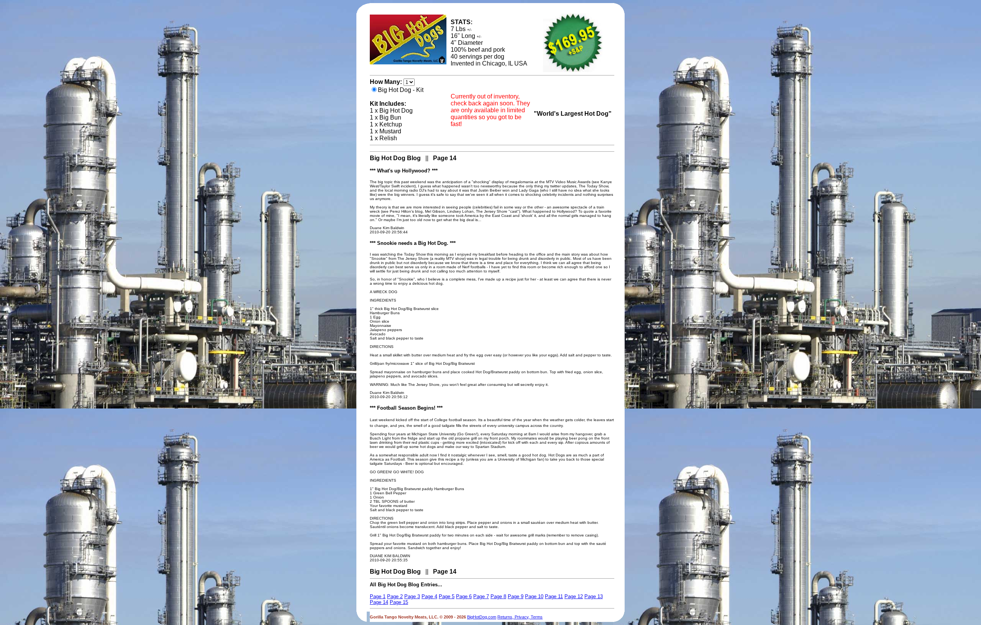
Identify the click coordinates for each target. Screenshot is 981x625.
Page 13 (593, 596)
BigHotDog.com (481, 617)
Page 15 (399, 602)
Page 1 (378, 596)
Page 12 (573, 596)
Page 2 (395, 596)
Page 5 (446, 596)
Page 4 (429, 596)
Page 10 (534, 596)
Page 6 (464, 596)
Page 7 (481, 596)
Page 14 (379, 602)
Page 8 (498, 596)
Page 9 (515, 596)
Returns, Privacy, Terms (520, 617)
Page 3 (412, 596)
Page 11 (554, 596)
